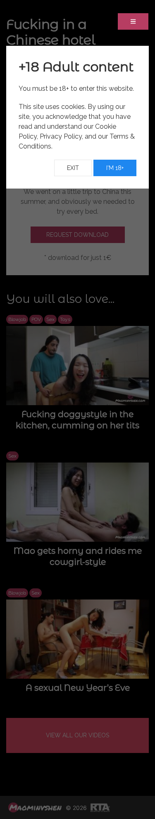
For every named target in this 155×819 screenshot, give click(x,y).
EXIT (73, 168)
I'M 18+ (115, 168)
